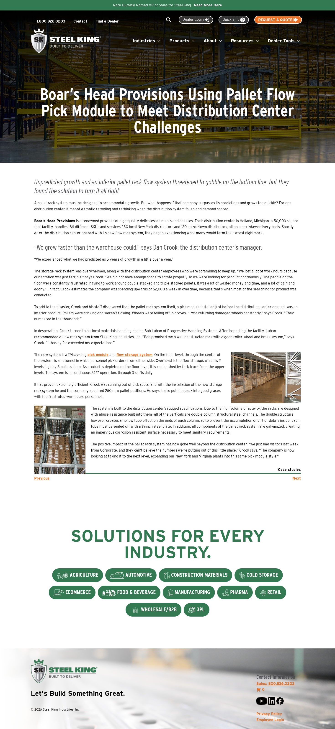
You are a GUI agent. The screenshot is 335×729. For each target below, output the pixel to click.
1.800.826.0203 (51, 21)
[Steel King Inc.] (66, 40)
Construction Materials (198, 575)
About (210, 40)
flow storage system (134, 355)
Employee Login (270, 720)
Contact (80, 21)
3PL (200, 609)
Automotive (138, 575)
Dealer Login (194, 19)
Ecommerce (77, 592)
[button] (169, 20)
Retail (273, 592)
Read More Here (208, 5)
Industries (144, 40)
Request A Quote (276, 20)
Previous (42, 478)
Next (296, 478)
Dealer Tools (281, 40)
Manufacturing (191, 592)
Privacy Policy (269, 714)
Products (179, 40)
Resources (242, 40)
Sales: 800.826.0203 (275, 683)
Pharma (238, 592)
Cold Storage (261, 575)
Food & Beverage (136, 592)
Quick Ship (231, 19)
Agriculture (83, 575)
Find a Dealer (107, 21)
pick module (98, 355)
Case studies (289, 469)
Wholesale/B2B (158, 609)
